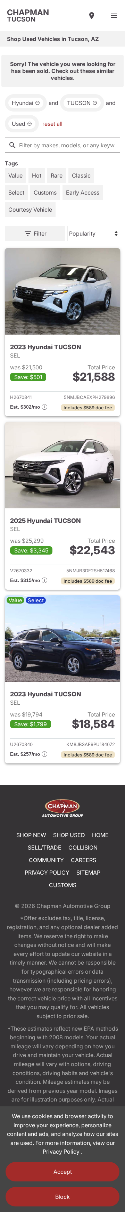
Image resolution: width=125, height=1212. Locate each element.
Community (46, 860)
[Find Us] (92, 15)
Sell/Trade (44, 847)
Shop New (31, 835)
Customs (62, 885)
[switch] (114, 15)
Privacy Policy (47, 872)
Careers (83, 860)
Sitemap (88, 872)
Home (100, 835)
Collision (83, 847)
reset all (52, 123)
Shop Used (69, 835)
